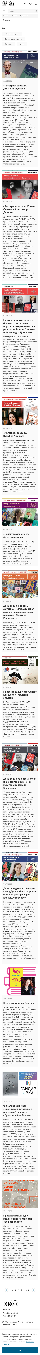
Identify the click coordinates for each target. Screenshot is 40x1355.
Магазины (6, 20)
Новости (6, 16)
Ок (20, 1350)
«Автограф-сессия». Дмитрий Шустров (15, 87)
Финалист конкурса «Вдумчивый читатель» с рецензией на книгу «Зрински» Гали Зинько (17, 1110)
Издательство (24, 16)
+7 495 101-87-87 (9, 1316)
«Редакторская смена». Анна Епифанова (16, 535)
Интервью (8, 44)
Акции (22, 44)
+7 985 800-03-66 (10, 1313)
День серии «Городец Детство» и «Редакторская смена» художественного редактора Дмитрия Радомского (18, 612)
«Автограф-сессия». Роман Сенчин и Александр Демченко (19, 209)
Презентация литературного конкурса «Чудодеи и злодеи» (20, 694)
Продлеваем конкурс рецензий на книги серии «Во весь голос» (18, 1218)
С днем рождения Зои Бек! (19, 1003)
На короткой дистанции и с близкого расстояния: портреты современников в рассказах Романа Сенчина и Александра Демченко (19, 326)
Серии (14, 16)
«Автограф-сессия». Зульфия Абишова (15, 434)
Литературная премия (13, 39)
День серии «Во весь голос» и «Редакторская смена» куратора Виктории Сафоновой (19, 783)
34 (29, 1290)
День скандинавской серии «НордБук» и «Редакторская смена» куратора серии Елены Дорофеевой (19, 893)
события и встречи (12, 34)
